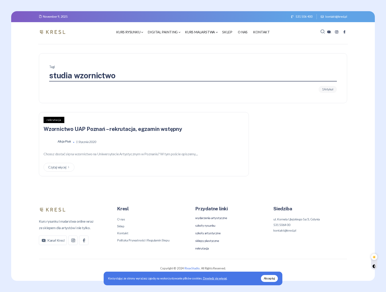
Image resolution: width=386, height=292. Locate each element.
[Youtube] (329, 32)
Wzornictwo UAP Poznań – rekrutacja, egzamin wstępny (113, 129)
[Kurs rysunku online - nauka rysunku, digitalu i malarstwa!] (53, 31)
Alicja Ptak (65, 141)
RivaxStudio (192, 268)
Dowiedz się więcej (215, 278)
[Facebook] (344, 32)
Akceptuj (269, 278)
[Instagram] (336, 32)
